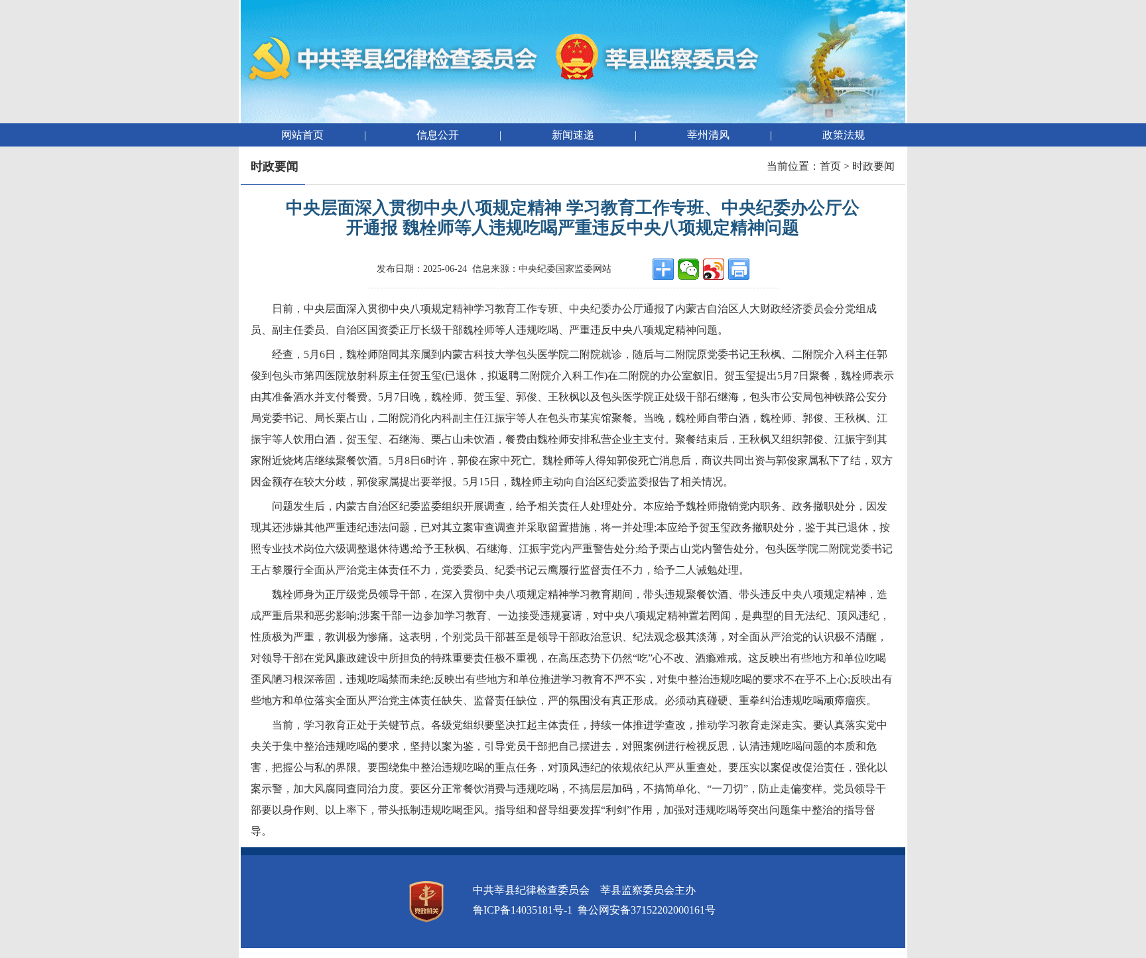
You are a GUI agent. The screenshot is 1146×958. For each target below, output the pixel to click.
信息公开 (437, 135)
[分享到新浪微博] (713, 269)
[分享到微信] (688, 269)
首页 (830, 166)
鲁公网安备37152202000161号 (647, 910)
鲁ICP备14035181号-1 (522, 910)
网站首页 (302, 135)
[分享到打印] (738, 269)
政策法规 (843, 135)
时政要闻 (873, 166)
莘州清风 (708, 135)
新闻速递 (573, 135)
